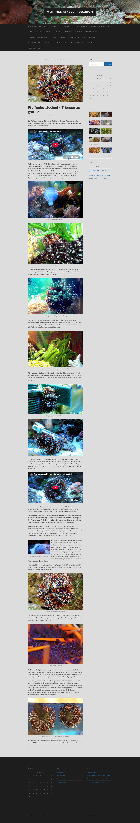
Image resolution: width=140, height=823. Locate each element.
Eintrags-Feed (61, 775)
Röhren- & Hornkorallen (99, 26)
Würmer (63, 37)
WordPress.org (61, 782)
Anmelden (60, 772)
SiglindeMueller (47, 116)
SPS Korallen (68, 26)
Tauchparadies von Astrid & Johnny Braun (98, 775)
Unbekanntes (49, 42)
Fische (30, 31)
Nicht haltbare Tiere (35, 42)
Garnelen (58, 31)
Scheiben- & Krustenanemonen (87, 31)
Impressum (89, 42)
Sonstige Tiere (75, 37)
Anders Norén (101, 815)
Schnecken (69, 31)
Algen (55, 37)
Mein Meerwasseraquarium (70, 11)
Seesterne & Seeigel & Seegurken (38, 37)
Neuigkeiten (32, 26)
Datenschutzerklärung (36, 48)
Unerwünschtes (89, 37)
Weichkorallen (82, 26)
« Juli (91, 101)
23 (110, 92)
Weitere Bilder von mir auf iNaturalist (99, 175)
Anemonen (42, 26)
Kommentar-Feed (62, 779)
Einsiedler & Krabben (43, 31)
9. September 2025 (34, 116)
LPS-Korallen (54, 26)
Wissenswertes (76, 42)
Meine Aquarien (62, 42)
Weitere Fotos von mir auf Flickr (98, 178)
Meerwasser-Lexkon (94, 167)
